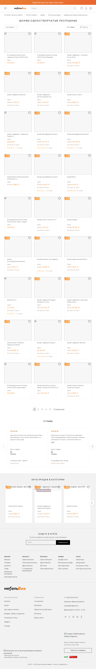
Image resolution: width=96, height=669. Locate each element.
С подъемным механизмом (27, 569)
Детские (43, 566)
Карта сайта (39, 618)
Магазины (38, 605)
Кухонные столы (82, 566)
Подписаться (63, 542)
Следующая (59, 409)
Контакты (37, 613)
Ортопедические (10, 577)
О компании (38, 601)
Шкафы (61, 557)
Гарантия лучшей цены (43, 609)
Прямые (7, 559)
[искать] (74, 8)
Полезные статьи (10, 618)
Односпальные (28, 559)
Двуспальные (27, 566)
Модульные (80, 562)
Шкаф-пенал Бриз (57, 463)
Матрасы (43, 557)
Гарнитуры (80, 559)
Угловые (7, 562)
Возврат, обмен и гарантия (14, 613)
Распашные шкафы (65, 562)
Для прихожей (63, 566)
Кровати (25, 557)
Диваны (7, 557)
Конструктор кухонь (83, 568)
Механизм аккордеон (8, 573)
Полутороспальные (29, 562)
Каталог (7, 601)
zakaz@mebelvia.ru (71, 606)
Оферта (7, 622)
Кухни (78, 557)
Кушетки (7, 566)
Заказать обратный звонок (74, 602)
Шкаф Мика (14, 463)
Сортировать (10, 27)
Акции (6, 605)
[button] (17, 91)
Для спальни (63, 568)
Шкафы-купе (63, 559)
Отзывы (7, 626)
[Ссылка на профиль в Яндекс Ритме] (81, 617)
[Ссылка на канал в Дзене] (77, 617)
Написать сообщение (78, 650)
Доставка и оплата (11, 609)
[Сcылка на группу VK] (65, 617)
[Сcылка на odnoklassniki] (69, 617)
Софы (6, 568)
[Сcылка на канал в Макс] (73, 617)
